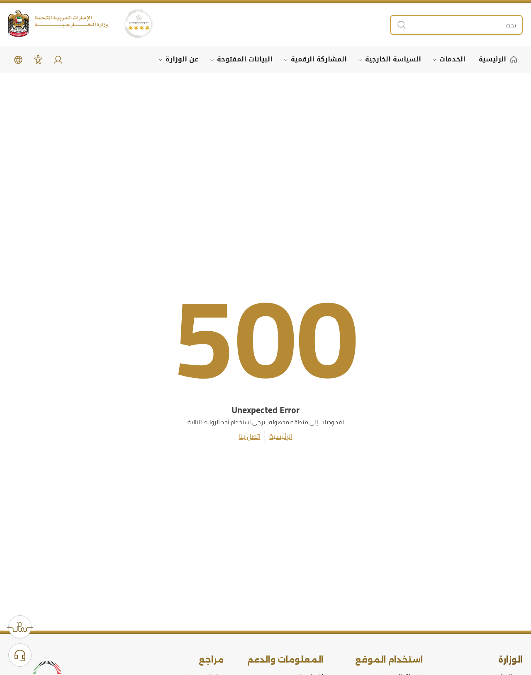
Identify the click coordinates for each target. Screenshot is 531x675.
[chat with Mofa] (20, 655)
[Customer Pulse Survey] (20, 626)
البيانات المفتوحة (245, 59)
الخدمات (452, 59)
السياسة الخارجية (393, 59)
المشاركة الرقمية (319, 59)
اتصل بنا (250, 436)
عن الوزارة (182, 59)
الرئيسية (280, 436)
